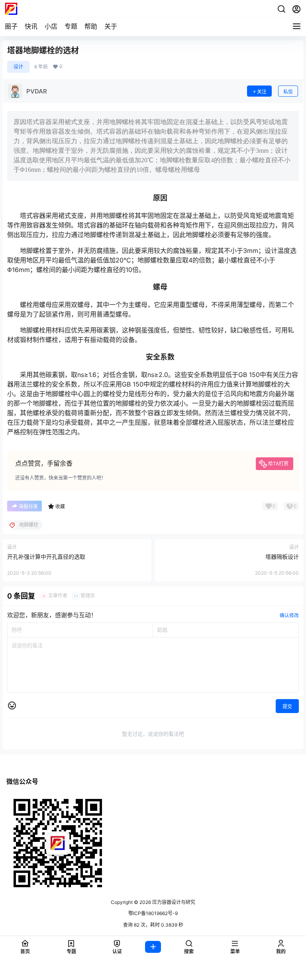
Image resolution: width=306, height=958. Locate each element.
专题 (71, 26)
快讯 (31, 26)
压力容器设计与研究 (173, 902)
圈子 (11, 26)
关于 (110, 26)
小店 (51, 26)
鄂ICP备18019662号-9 (153, 913)
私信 (288, 92)
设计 (18, 67)
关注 (262, 92)
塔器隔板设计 (282, 556)
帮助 (90, 26)
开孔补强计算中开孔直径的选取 (46, 556)
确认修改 (289, 615)
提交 (287, 706)
